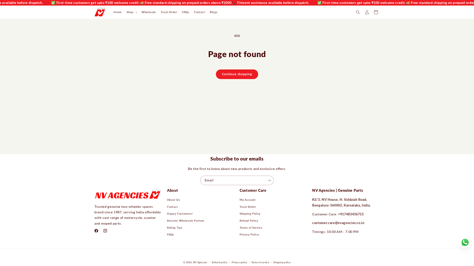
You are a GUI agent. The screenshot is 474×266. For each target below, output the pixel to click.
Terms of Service (251, 227)
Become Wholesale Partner (185, 220)
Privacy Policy (249, 234)
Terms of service (260, 262)
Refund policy (220, 262)
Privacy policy (239, 262)
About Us (173, 199)
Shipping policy (282, 262)
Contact (172, 206)
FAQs (170, 234)
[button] (131, 12)
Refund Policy (249, 220)
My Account (248, 199)
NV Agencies (200, 262)
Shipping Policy (250, 213)
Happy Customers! (180, 213)
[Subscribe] (269, 180)
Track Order (248, 206)
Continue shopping (237, 74)
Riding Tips (174, 227)
